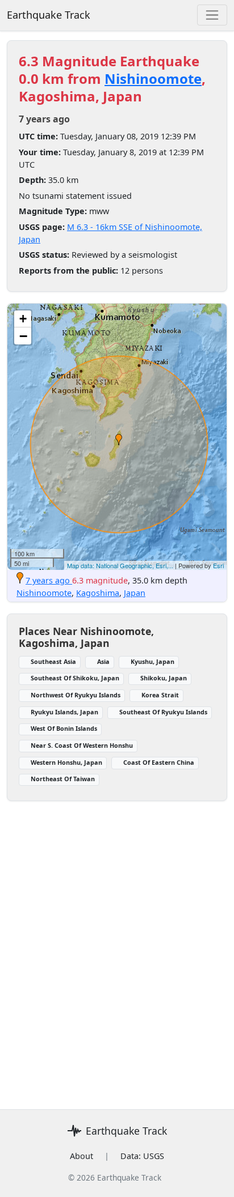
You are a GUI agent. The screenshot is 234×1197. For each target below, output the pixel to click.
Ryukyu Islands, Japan (64, 712)
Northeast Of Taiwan (63, 778)
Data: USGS (142, 1156)
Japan (134, 592)
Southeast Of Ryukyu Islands (163, 712)
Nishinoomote (153, 78)
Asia (103, 661)
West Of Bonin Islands (64, 728)
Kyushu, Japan (152, 661)
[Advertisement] (117, 948)
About (81, 1156)
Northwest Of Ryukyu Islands (75, 695)
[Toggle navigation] (212, 15)
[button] (118, 439)
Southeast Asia (53, 661)
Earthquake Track (48, 15)
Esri (218, 565)
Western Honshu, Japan (66, 762)
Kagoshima (97, 592)
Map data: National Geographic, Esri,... (120, 565)
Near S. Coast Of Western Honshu (82, 745)
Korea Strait (160, 695)
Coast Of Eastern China (158, 762)
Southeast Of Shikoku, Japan (75, 678)
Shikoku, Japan (163, 678)
